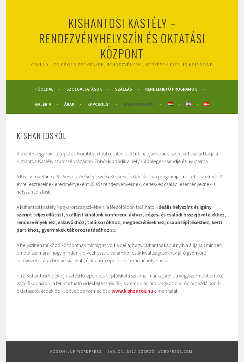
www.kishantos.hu (132, 291)
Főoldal (44, 89)
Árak (69, 104)
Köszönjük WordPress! (76, 351)
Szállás (123, 89)
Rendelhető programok (171, 89)
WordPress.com (175, 351)
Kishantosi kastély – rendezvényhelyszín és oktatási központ (122, 38)
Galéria (43, 104)
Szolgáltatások (84, 89)
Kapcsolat (99, 104)
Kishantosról (139, 104)
